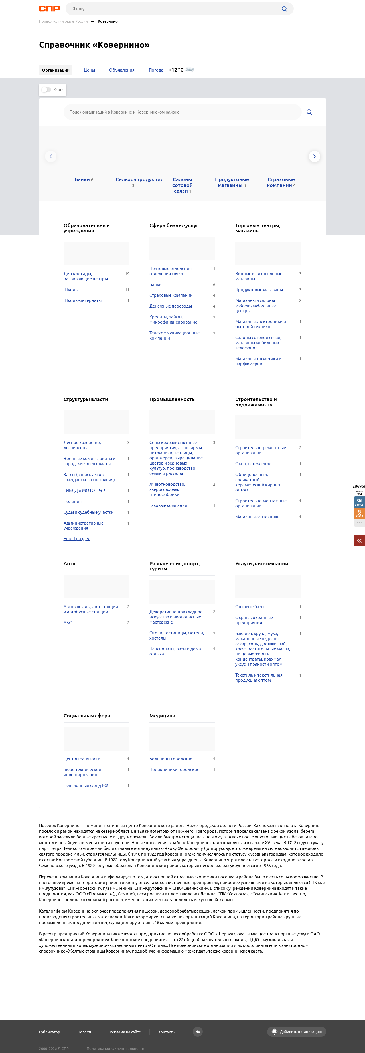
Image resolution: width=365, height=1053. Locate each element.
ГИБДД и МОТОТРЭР (96, 490)
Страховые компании (182, 295)
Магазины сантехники (268, 516)
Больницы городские (182, 758)
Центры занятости (96, 758)
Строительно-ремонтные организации (268, 450)
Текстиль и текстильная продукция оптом (268, 678)
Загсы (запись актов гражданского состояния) (96, 477)
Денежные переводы (182, 306)
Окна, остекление (268, 463)
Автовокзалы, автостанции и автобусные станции (96, 609)
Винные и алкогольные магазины (268, 276)
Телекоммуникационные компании (182, 335)
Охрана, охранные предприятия (268, 620)
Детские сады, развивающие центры (96, 276)
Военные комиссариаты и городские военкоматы (96, 461)
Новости (85, 1032)
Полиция (96, 501)
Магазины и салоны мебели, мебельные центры (268, 305)
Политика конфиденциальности (115, 1048)
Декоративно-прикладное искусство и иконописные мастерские (182, 616)
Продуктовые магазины (268, 289)
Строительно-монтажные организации (268, 503)
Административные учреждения (96, 525)
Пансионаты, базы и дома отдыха (182, 651)
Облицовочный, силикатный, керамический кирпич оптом (268, 482)
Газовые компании (182, 505)
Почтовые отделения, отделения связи (182, 271)
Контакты (166, 1032)
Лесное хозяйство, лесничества (96, 445)
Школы (96, 289)
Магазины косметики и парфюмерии (268, 361)
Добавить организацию (300, 1031)
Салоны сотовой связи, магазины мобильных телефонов (268, 342)
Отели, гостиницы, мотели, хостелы (182, 635)
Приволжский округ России (63, 21)
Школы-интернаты (96, 300)
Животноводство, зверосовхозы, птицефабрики (182, 489)
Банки (182, 284)
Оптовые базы (268, 606)
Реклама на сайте (125, 1032)
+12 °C (176, 70)
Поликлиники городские (182, 769)
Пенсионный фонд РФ (96, 785)
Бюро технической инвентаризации (96, 772)
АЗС (96, 622)
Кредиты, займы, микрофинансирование (182, 319)
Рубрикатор (49, 1032)
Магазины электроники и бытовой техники (268, 324)
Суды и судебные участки (96, 512)
